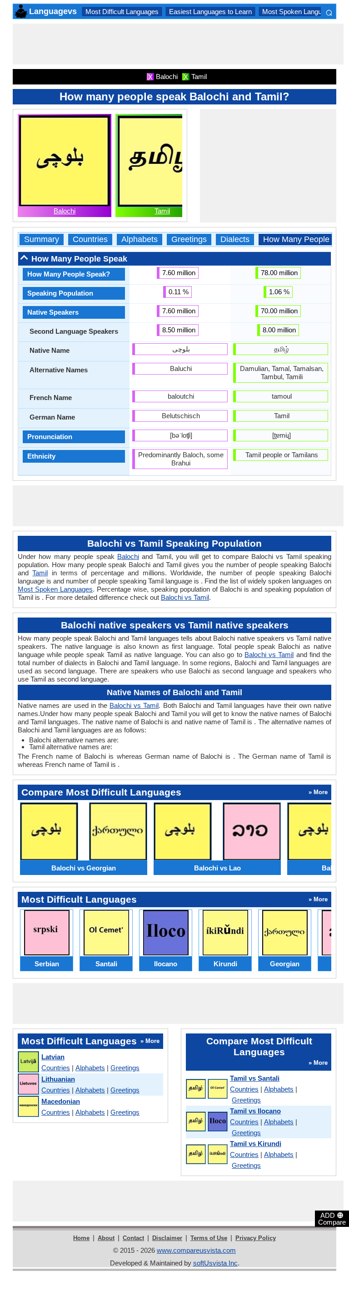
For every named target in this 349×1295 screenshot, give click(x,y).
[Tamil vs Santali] (206, 1089)
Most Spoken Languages (299, 11)
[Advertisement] (178, 44)
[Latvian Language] (28, 1062)
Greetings (189, 239)
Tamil (162, 211)
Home (81, 1238)
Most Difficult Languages (122, 11)
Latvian (53, 1057)
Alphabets (139, 239)
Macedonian (60, 1101)
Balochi (64, 211)
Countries (90, 239)
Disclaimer (167, 1238)
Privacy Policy (255, 1238)
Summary (41, 239)
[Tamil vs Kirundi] (206, 1154)
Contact (133, 1238)
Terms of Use (208, 1238)
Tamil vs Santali (254, 1078)
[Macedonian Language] (28, 1107)
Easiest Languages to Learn (210, 11)
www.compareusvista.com (196, 1250)
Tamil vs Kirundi (255, 1143)
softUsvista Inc (215, 1263)
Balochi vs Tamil (185, 597)
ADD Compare (332, 1218)
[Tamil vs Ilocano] (206, 1122)
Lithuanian (58, 1079)
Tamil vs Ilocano (255, 1111)
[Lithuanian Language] (28, 1084)
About (106, 1238)
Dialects (234, 239)
